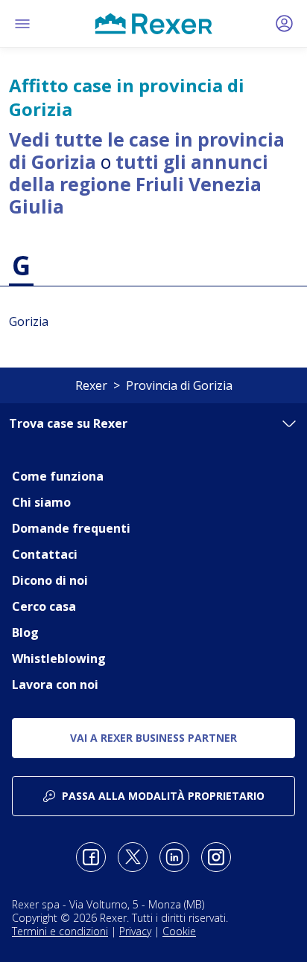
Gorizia (28, 321)
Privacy (135, 931)
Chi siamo (41, 502)
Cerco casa (44, 606)
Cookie (179, 931)
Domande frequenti (71, 528)
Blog (25, 632)
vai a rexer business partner (153, 738)
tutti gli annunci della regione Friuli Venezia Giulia (138, 184)
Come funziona (58, 476)
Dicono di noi (50, 580)
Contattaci (44, 554)
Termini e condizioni (60, 931)
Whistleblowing (59, 658)
